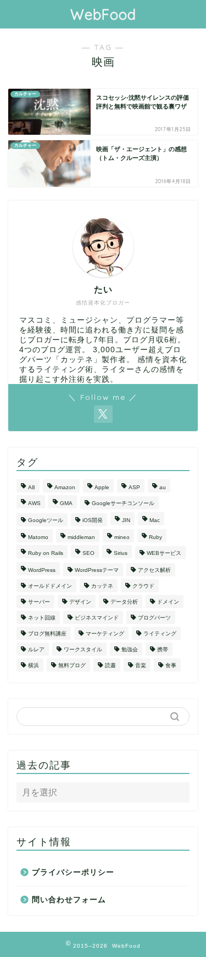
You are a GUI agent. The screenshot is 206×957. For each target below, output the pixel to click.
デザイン (80, 602)
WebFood (103, 14)
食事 (170, 665)
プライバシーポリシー (73, 872)
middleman (81, 537)
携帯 (162, 649)
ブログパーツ (154, 618)
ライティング (159, 634)
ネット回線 (41, 618)
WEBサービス (164, 553)
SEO (88, 553)
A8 (31, 487)
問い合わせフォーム (69, 900)
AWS (34, 503)
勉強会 (129, 649)
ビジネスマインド (97, 618)
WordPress (41, 570)
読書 (110, 665)
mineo (122, 537)
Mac (154, 520)
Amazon (64, 487)
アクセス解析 (154, 570)
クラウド (143, 586)
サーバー (39, 602)
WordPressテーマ (97, 570)
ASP (134, 487)
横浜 (33, 665)
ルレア (36, 649)
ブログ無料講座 (47, 634)
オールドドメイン (50, 586)
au (162, 487)
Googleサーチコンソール (123, 503)
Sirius (120, 553)
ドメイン (168, 602)
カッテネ (102, 586)
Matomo (38, 537)
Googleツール (45, 520)
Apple (101, 487)
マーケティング (105, 634)
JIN (126, 520)
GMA (66, 503)
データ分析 (124, 602)
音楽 (140, 665)
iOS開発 (92, 520)
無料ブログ (72, 665)
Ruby (155, 537)
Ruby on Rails (45, 553)
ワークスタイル (83, 649)
